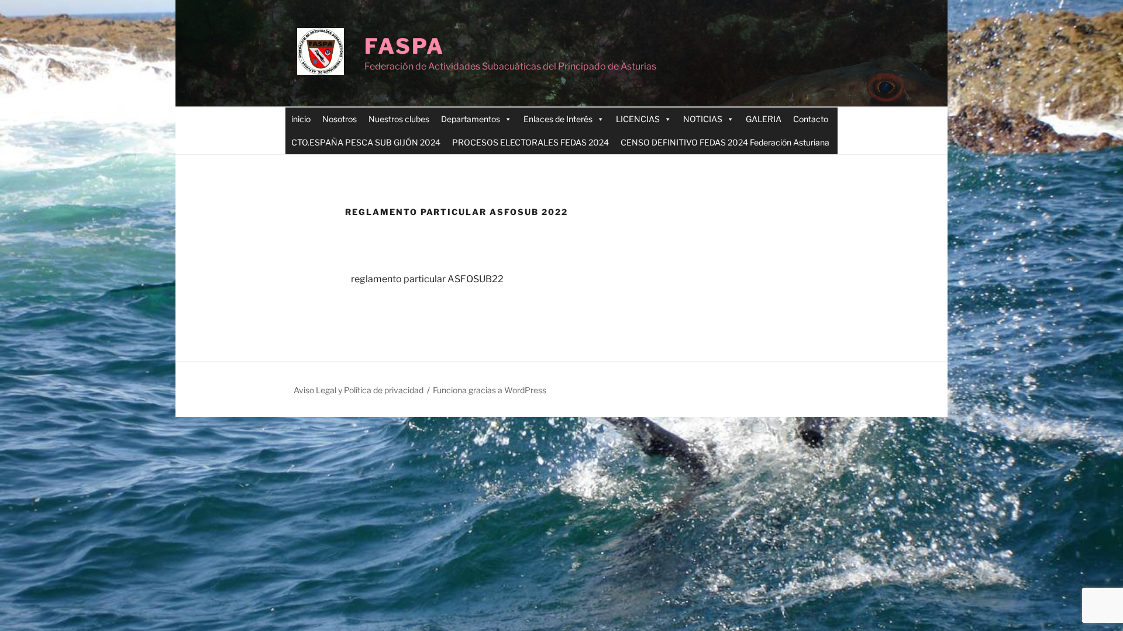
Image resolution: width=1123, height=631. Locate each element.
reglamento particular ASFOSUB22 (427, 279)
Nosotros (339, 119)
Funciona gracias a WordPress (489, 390)
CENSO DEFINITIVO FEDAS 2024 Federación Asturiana (725, 142)
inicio (301, 119)
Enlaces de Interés (557, 119)
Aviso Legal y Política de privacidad (358, 390)
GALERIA (763, 119)
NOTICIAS (702, 119)
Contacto (810, 119)
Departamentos (470, 119)
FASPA (404, 46)
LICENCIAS (638, 119)
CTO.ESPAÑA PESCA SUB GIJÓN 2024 (365, 142)
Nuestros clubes (398, 119)
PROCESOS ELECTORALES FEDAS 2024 (530, 142)
